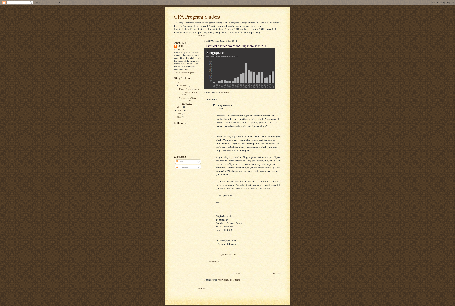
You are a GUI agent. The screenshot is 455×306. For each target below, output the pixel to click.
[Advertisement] (246, 267)
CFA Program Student (197, 16)
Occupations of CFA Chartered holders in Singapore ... (189, 100)
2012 (179, 82)
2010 (179, 110)
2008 (179, 117)
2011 (179, 106)
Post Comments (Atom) (229, 279)
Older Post (276, 272)
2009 (179, 113)
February (184, 85)
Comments (183, 167)
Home (237, 272)
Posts (180, 161)
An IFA (181, 46)
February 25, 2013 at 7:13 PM (226, 255)
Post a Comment (213, 261)
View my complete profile (185, 72)
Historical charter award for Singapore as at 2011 (189, 92)
